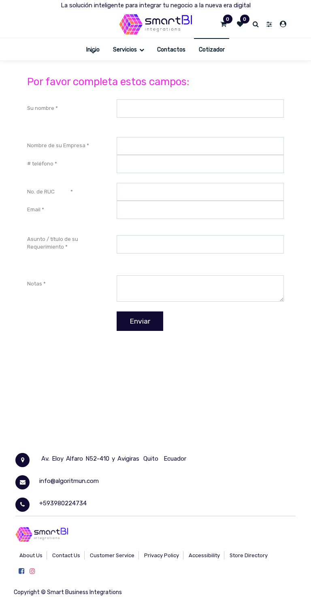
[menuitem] (93, 49)
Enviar (140, 321)
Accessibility (204, 555)
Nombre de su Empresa (56, 145)
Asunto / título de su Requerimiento (52, 243)
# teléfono (40, 164)
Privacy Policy (161, 555)
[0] (223, 24)
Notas (35, 284)
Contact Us (66, 555)
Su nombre (40, 108)
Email (33, 209)
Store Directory (249, 555)
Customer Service (112, 555)
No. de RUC (48, 192)
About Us (31, 555)
